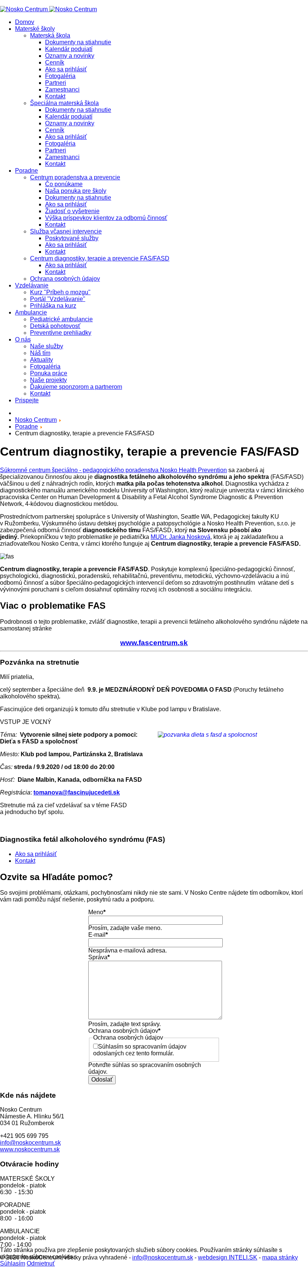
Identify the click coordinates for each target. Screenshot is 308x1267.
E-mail (98, 934)
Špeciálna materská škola (64, 103)
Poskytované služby (71, 238)
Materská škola (50, 35)
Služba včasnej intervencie (66, 231)
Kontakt (55, 96)
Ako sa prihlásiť (66, 69)
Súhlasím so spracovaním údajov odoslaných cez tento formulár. (139, 1049)
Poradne (26, 170)
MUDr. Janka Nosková (180, 537)
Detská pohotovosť (55, 326)
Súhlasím (12, 1263)
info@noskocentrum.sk (30, 1142)
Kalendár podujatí (68, 49)
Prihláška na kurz (53, 305)
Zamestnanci (62, 89)
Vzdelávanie (31, 285)
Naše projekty (48, 380)
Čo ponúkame (64, 184)
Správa (99, 957)
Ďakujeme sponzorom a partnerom (76, 387)
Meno (97, 912)
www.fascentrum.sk (154, 643)
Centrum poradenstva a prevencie (75, 177)
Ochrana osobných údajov (65, 278)
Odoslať (102, 1079)
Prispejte (27, 400)
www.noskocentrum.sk (30, 1149)
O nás (23, 339)
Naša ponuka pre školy (75, 191)
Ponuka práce (48, 373)
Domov (24, 22)
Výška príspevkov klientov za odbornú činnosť (106, 218)
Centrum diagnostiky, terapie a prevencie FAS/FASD (99, 258)
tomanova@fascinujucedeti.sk (76, 792)
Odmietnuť (41, 1263)
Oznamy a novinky (69, 56)
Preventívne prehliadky (60, 333)
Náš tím (40, 353)
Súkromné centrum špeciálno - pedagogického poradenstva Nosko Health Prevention (113, 470)
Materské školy (35, 29)
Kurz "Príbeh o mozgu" (60, 292)
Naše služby (46, 346)
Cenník (54, 62)
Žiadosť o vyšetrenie (72, 211)
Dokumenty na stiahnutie (78, 42)
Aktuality (41, 360)
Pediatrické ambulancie (61, 319)
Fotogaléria (60, 76)
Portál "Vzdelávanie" (57, 299)
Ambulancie (31, 312)
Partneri (55, 83)
